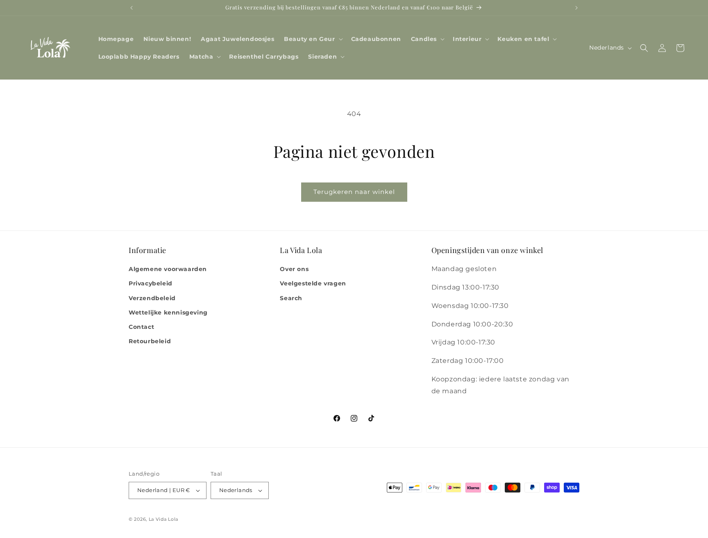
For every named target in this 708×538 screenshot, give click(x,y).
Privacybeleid (150, 283)
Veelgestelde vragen (313, 283)
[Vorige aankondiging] (132, 8)
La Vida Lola (163, 519)
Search (291, 298)
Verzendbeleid (152, 298)
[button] (312, 39)
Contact (141, 327)
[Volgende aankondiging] (576, 8)
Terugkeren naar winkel (354, 192)
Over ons (294, 269)
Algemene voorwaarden (168, 269)
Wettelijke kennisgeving (168, 312)
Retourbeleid (150, 341)
